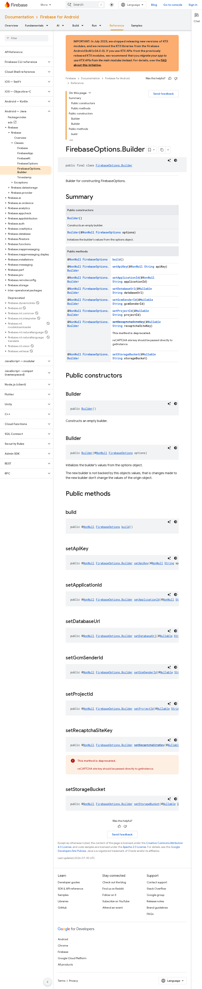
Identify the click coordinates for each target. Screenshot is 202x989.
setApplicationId (125, 277)
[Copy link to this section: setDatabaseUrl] (104, 621)
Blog (154, 5)
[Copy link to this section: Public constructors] (126, 376)
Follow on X (109, 895)
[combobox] (85, 4)
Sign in (193, 5)
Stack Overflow (156, 888)
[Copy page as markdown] (162, 149)
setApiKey (119, 266)
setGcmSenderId (124, 300)
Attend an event (112, 907)
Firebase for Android (59, 17)
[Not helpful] (176, 78)
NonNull (88, 232)
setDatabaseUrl (123, 289)
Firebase (71, 78)
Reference (117, 25)
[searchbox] (26, 38)
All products (65, 964)
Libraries (63, 901)
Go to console (172, 5)
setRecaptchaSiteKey (128, 322)
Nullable (145, 289)
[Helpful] (170, 78)
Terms (61, 980)
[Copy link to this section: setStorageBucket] (109, 789)
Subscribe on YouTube (115, 901)
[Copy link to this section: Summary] (97, 197)
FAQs (150, 914)
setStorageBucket (125, 354)
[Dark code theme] (175, 160)
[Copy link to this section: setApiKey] (92, 549)
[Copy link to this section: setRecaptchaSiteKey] (116, 731)
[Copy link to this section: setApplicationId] (106, 585)
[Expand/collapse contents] (89, 92)
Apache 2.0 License (134, 847)
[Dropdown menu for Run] (101, 25)
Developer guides (69, 882)
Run (94, 25)
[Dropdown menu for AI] (64, 25)
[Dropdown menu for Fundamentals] (48, 25)
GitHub (62, 907)
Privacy (73, 980)
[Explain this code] (169, 160)
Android (63, 939)
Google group (155, 895)
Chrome (63, 945)
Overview (11, 25)
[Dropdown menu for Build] (83, 25)
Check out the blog (114, 882)
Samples (136, 25)
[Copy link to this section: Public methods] (114, 494)
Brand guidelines (157, 907)
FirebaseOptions (108, 232)
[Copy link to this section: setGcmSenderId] (107, 658)
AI (58, 25)
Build (75, 25)
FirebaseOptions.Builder (114, 165)
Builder (73, 218)
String (149, 266)
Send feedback (163, 93)
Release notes (155, 901)
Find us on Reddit (113, 888)
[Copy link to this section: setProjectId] (97, 694)
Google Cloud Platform (72, 958)
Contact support (157, 882)
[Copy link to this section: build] (80, 512)
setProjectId (122, 311)
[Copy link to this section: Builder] (85, 394)
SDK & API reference (70, 888)
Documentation (19, 17)
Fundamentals (34, 25)
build (116, 259)
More (44, 5)
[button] (23, 61)
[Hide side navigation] (47, 982)
